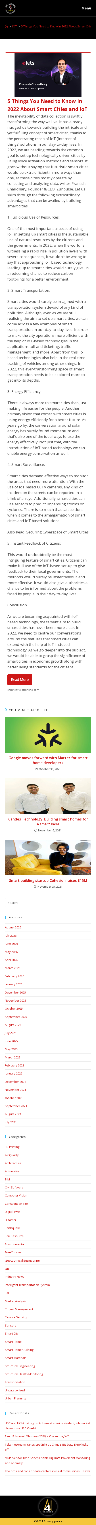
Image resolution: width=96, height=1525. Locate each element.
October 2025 (14, 1008)
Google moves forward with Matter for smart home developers (48, 760)
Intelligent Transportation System (27, 1285)
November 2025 (15, 1000)
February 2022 (14, 1065)
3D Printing (12, 1147)
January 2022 (13, 1073)
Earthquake (13, 1228)
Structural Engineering (20, 1366)
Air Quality (12, 1155)
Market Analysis (16, 1301)
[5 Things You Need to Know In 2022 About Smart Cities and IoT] (48, 373)
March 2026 (12, 968)
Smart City (12, 1333)
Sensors (10, 1325)
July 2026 (11, 936)
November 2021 (15, 1090)
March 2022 (12, 1057)
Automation (13, 1171)
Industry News (14, 1277)
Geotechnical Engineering (22, 1260)
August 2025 (13, 1025)
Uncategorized (15, 1390)
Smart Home (13, 1342)
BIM (7, 1179)
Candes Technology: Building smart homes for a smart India (48, 822)
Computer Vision (16, 1195)
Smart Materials (15, 1358)
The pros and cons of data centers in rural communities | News (47, 1471)
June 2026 (11, 944)
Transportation (15, 1382)
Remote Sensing (16, 1317)
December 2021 (15, 1082)
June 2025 (11, 1041)
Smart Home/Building (19, 1350)
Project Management (19, 1309)
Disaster (10, 1220)
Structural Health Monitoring (24, 1374)
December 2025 (15, 992)
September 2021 (16, 1106)
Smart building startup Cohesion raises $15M (48, 880)
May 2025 (11, 1049)
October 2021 (14, 1098)
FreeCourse (13, 1252)
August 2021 (13, 1114)
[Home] (6, 26)
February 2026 (14, 976)
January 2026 (13, 984)
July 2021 (11, 1122)
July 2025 (11, 1033)
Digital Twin (12, 1212)
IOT (7, 1293)
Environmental (15, 1244)
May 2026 (11, 952)
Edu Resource (14, 1236)
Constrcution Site (16, 1204)
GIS (7, 1269)
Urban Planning (15, 1398)
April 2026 (11, 960)
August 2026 (13, 927)
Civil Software (14, 1187)
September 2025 (16, 1017)
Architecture (13, 1163)
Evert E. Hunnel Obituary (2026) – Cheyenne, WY (37, 1436)
